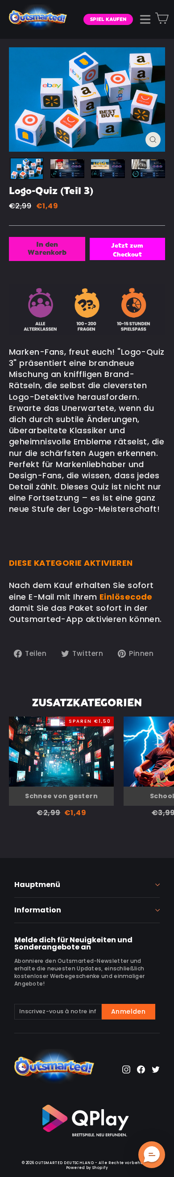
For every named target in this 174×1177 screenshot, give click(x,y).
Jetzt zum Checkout (127, 250)
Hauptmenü (37, 884)
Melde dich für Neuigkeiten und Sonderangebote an (73, 943)
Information (37, 910)
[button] (151, 1154)
